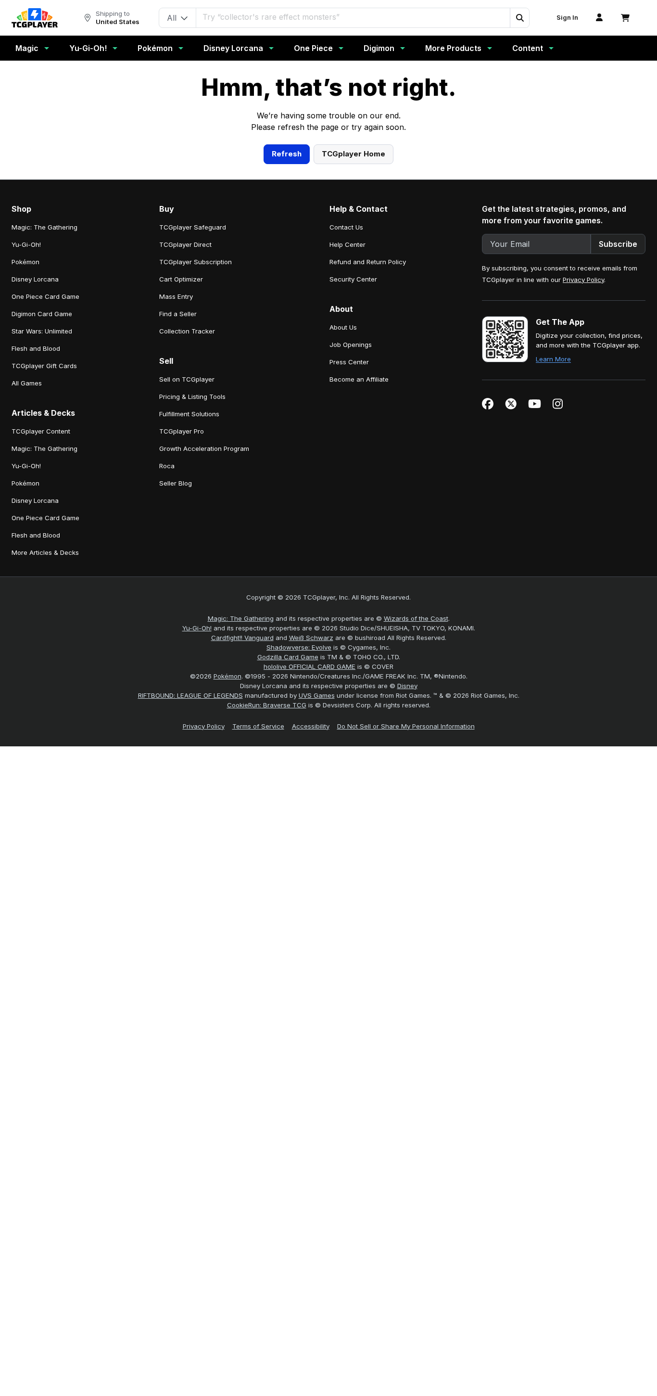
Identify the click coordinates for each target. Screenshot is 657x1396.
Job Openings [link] (350, 532)
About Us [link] (343, 514)
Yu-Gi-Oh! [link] (26, 431)
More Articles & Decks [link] (45, 739)
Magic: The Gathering (241, 805)
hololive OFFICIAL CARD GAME (309, 854)
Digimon (379, 48)
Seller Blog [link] (175, 670)
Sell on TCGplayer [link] (187, 566)
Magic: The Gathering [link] (44, 414)
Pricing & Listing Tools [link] (192, 584)
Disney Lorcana (233, 48)
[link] (35, 17)
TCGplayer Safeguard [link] (192, 414)
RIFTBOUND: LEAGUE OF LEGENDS (190, 882)
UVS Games (317, 882)
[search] (353, 17)
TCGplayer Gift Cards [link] (44, 553)
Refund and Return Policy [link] (367, 449)
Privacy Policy (583, 467)
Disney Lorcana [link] (35, 466)
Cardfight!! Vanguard (242, 825)
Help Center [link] (347, 431)
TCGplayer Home (353, 341)
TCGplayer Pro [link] (181, 618)
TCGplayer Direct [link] (185, 431)
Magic (26, 48)
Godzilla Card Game (287, 844)
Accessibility (310, 913)
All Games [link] (27, 570)
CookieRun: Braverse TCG (266, 892)
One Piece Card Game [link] (45, 483)
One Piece (313, 48)
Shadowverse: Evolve (298, 834)
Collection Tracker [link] (187, 518)
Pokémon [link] (25, 449)
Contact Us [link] (346, 414)
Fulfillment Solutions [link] (189, 601)
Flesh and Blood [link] (36, 535)
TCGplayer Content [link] (41, 618)
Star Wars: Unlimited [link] (42, 518)
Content (527, 48)
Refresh (287, 341)
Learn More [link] (553, 546)
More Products (453, 48)
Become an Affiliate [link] (359, 566)
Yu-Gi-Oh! (88, 48)
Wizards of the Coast (416, 805)
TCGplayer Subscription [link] (195, 449)
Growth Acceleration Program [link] (204, 636)
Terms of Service (258, 913)
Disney (407, 873)
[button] (519, 17)
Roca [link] (167, 653)
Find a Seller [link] (178, 501)
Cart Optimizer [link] (181, 466)
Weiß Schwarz (311, 825)
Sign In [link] (567, 17)
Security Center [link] (353, 466)
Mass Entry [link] (176, 483)
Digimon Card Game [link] (42, 501)
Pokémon (155, 48)
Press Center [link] (349, 549)
